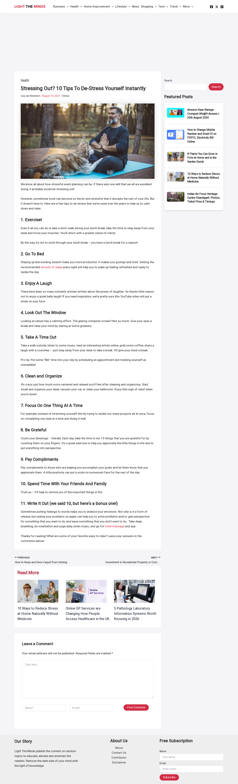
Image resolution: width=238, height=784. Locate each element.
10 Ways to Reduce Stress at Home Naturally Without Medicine (37, 613)
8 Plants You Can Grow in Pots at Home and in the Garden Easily (202, 157)
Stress (65, 95)
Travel (174, 6)
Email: (163, 763)
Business (59, 6)
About (119, 747)
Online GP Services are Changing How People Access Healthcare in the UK (87, 613)
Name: (163, 751)
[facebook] (211, 6)
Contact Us (119, 752)
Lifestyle (121, 6)
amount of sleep (51, 267)
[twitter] (216, 6)
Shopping (147, 6)
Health (74, 6)
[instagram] (222, 6)
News (135, 6)
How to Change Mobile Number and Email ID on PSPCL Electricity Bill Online (201, 135)
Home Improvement (97, 6)
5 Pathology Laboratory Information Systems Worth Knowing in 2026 (135, 613)
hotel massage (114, 526)
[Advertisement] (119, 39)
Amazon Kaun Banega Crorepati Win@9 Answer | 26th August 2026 (203, 113)
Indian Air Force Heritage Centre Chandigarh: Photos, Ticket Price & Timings (203, 197)
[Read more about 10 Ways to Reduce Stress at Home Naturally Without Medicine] (37, 591)
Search (168, 80)
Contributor (119, 757)
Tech (161, 6)
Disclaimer (119, 762)
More (186, 6)
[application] (66, 6)
